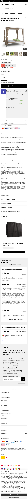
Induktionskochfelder (5, 420)
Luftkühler (3, 415)
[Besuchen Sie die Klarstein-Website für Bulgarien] (19, 469)
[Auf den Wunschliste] (26, 18)
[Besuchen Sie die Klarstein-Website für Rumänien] (16, 469)
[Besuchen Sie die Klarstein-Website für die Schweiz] (8, 465)
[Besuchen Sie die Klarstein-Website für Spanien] (16, 465)
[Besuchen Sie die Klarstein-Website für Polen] (10, 469)
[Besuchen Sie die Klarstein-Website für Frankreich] (10, 465)
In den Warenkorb (15, 86)
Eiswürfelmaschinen (5, 410)
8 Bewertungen (11, 20)
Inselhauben (3, 402)
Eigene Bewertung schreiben (14, 264)
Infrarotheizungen (4, 408)
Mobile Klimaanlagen (5, 397)
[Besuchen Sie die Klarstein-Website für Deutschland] (2, 465)
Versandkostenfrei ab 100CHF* (21, 1)
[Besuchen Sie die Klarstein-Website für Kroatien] (13, 469)
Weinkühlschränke (5, 395)
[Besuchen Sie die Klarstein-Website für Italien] (13, 465)
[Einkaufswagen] (26, 4)
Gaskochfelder (4, 423)
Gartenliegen (20, 13)
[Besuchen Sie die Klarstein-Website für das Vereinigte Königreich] (19, 465)
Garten (6, 13)
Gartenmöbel (12, 13)
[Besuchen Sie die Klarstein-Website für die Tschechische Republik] (5, 469)
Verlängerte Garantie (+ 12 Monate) (13, 99)
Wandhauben (4, 418)
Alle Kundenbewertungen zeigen (15, 319)
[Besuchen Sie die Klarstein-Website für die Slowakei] (2, 469)
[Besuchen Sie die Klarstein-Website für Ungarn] (8, 469)
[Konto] (19, 4)
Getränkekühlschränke (6, 413)
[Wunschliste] (22, 4)
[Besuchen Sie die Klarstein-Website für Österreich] (5, 465)
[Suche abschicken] (2, 9)
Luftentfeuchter (4, 400)
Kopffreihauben (4, 405)
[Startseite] (3, 13)
